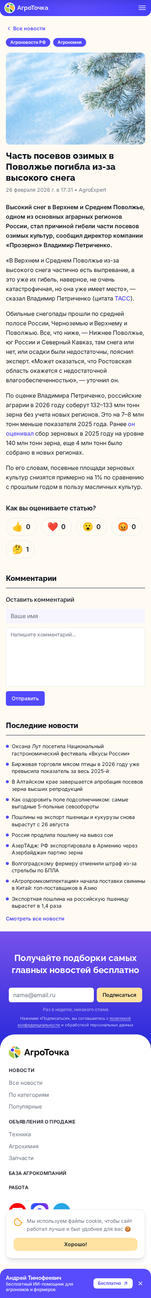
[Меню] (142, 7)
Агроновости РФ (28, 42)
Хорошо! (75, 1244)
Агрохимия (23, 1146)
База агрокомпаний (38, 1173)
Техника (20, 1134)
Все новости (29, 28)
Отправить (25, 698)
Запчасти (21, 1158)
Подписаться (119, 995)
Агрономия (70, 42)
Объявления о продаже (42, 1122)
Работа (18, 1187)
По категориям (29, 1094)
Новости (21, 1070)
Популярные (25, 1106)
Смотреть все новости (35, 918)
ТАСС (122, 298)
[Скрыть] (140, 1283)
